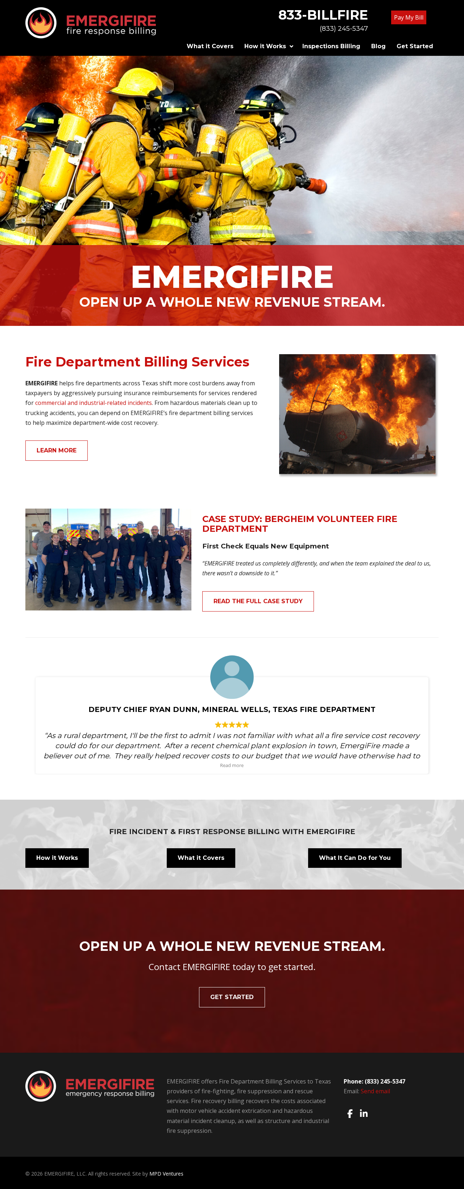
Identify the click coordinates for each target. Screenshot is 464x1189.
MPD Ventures (166, 1173)
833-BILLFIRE (323, 15)
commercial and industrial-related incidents (93, 403)
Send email (375, 1091)
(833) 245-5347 (344, 29)
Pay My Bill (408, 17)
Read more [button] (232, 765)
